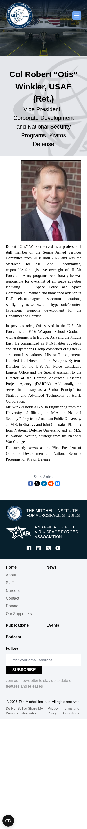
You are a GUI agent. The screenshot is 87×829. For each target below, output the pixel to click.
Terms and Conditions (71, 710)
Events (52, 625)
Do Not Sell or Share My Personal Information (24, 710)
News (51, 567)
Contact (12, 598)
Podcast (13, 637)
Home (11, 567)
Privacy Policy (53, 710)
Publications (17, 625)
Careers (13, 590)
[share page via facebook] (30, 483)
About (11, 575)
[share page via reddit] (51, 483)
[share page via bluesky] (57, 483)
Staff (10, 583)
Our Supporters (19, 614)
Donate (12, 606)
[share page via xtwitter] (37, 483)
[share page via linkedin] (44, 483)
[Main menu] (76, 15)
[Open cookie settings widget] (8, 821)
